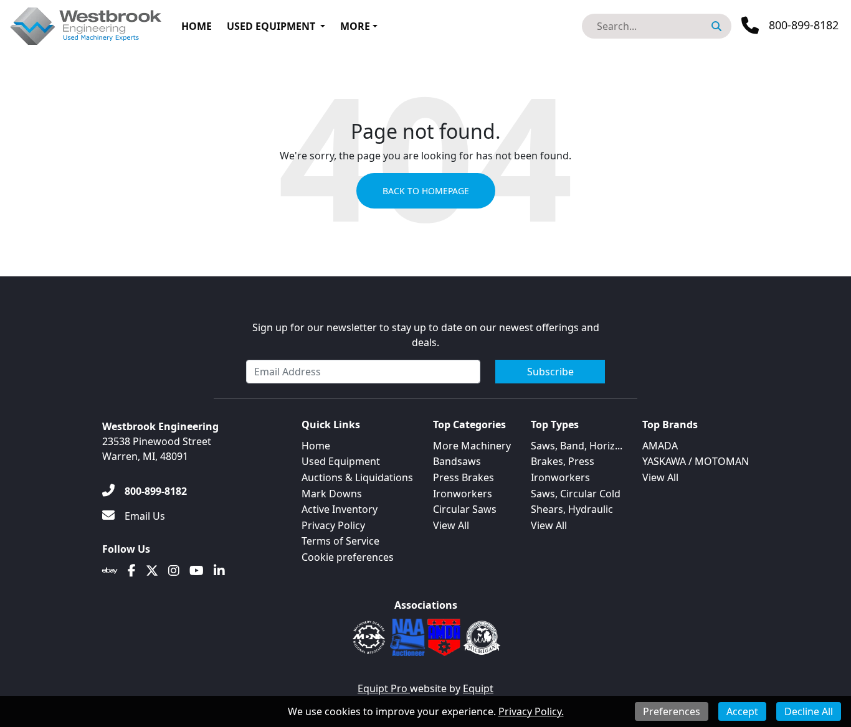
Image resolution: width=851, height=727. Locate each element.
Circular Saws (465, 509)
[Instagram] (173, 570)
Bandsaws (457, 461)
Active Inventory (340, 509)
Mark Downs (332, 493)
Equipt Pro (384, 688)
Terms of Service (340, 541)
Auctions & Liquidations (357, 477)
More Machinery (472, 446)
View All (451, 525)
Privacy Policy (333, 525)
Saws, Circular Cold (575, 493)
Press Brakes (463, 477)
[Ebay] (110, 570)
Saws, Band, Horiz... (576, 446)
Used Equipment (271, 26)
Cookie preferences (348, 557)
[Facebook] (132, 570)
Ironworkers (462, 493)
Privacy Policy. (531, 711)
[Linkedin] (219, 570)
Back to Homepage (426, 191)
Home (196, 26)
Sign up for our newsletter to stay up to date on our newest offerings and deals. (425, 335)
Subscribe (550, 371)
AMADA (660, 446)
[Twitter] (152, 570)
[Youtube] (196, 570)
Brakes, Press (562, 461)
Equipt (478, 688)
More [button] (355, 26)
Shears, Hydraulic (572, 509)
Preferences (671, 711)
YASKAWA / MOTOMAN (695, 461)
